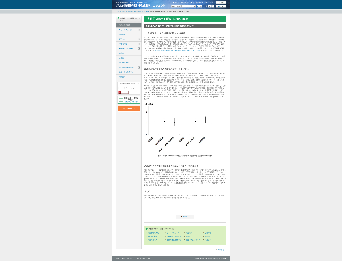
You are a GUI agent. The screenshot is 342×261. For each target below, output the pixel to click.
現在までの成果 (143, 11)
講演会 (121, 53)
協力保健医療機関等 (126, 67)
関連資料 (122, 77)
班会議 (121, 58)
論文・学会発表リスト (127, 72)
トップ (118, 11)
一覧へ (185, 217)
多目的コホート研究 (129, 11)
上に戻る (221, 250)
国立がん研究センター (182, 2)
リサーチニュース (125, 30)
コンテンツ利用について (129, 108)
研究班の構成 (124, 63)
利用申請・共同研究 (126, 48)
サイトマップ (209, 2)
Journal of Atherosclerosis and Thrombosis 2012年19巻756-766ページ (177, 50)
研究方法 (122, 39)
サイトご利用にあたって (124, 258)
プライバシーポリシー (142, 258)
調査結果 (122, 34)
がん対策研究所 (198, 2)
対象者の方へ (124, 44)
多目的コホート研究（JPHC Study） (130, 19)
